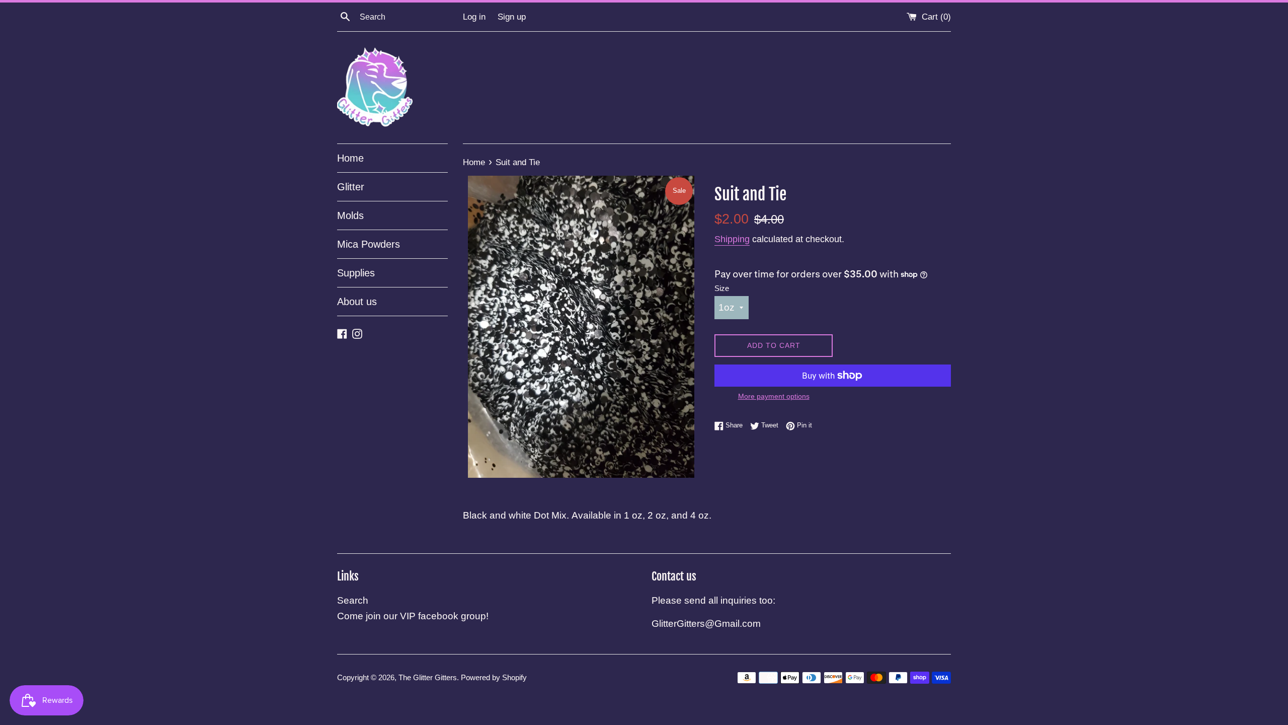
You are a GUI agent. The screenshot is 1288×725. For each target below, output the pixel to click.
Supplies (356, 272)
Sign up (512, 17)
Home (350, 158)
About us (357, 301)
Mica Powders (368, 244)
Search (352, 600)
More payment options (774, 396)
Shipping (732, 239)
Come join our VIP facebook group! (413, 616)
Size (721, 288)
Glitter (350, 186)
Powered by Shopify (494, 677)
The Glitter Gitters (427, 677)
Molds (350, 215)
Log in (474, 17)
